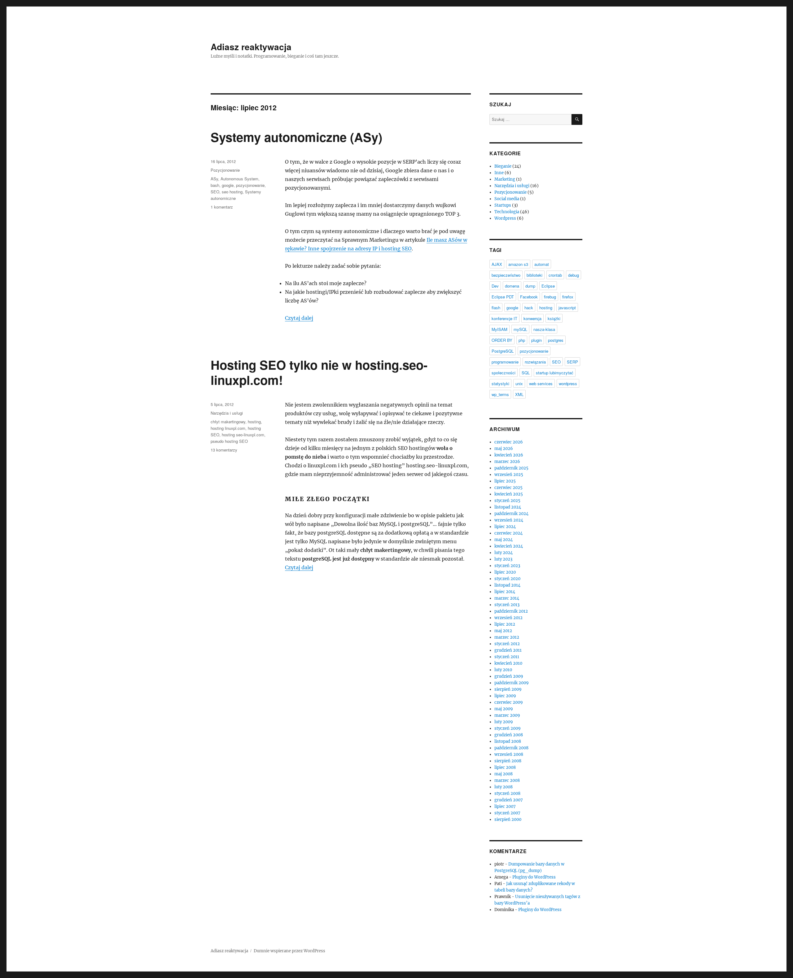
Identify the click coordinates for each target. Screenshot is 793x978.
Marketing (504, 179)
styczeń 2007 (507, 813)
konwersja (532, 318)
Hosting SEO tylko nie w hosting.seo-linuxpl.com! (319, 372)
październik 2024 (511, 513)
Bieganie (502, 166)
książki (554, 318)
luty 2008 (503, 787)
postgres (555, 340)
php (522, 340)
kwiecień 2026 (508, 455)
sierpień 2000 (507, 819)
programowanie (505, 362)
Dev (495, 286)
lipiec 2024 (505, 526)
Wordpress (505, 218)
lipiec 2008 (505, 767)
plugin (536, 340)
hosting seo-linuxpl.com (243, 435)
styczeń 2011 (506, 656)
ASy (214, 179)
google (228, 185)
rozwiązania (535, 362)
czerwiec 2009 (508, 702)
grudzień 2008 (508, 735)
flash (496, 308)
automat (541, 264)
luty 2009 (503, 722)
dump (530, 286)
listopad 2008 (507, 741)
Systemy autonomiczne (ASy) (296, 137)
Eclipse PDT (503, 297)
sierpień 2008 (507, 761)
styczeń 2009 (507, 728)
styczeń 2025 (507, 500)
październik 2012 (511, 611)
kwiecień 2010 (508, 663)
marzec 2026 (507, 461)
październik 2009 (511, 682)
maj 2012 (503, 630)
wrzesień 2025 (508, 474)
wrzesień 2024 (508, 520)
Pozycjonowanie (225, 170)
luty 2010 (503, 669)
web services (541, 383)
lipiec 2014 (504, 591)
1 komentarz (222, 207)
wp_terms (500, 394)
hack (528, 308)
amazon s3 (518, 264)
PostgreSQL (503, 351)
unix (519, 383)
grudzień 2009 (508, 676)
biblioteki (534, 275)
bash (215, 185)
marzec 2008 (507, 780)
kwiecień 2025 (508, 494)
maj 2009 (503, 708)
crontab (555, 275)
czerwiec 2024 (508, 533)
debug (573, 275)
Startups (502, 205)
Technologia (506, 211)
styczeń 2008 (507, 793)
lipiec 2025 (505, 481)
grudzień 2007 (508, 800)
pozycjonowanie (250, 185)
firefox (567, 297)
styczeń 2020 (507, 578)
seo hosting (232, 192)
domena (512, 286)
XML (519, 394)
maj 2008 (503, 774)
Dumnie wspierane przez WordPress (289, 951)
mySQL (520, 329)
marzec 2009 (507, 715)
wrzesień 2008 (508, 754)
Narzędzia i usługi (227, 413)
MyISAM (499, 329)
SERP (572, 362)
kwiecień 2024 (508, 546)
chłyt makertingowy (228, 422)
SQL (526, 373)
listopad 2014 (507, 585)
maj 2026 (503, 448)
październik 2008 (511, 748)
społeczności (503, 373)
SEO (215, 192)
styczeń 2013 (506, 604)
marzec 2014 (506, 598)
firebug (550, 297)
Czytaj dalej (299, 318)
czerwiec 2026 (508, 442)
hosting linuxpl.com (228, 428)
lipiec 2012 (504, 624)
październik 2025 (511, 468)
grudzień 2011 (508, 650)
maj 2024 (503, 539)
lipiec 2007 (505, 806)
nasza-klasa (544, 329)
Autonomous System (239, 179)
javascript (567, 308)
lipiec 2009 (505, 695)
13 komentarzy (224, 450)
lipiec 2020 (505, 572)
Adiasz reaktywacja (251, 46)
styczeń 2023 (507, 565)
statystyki (500, 383)
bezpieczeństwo (506, 275)
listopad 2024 (507, 507)
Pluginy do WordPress (534, 877)
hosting (254, 422)
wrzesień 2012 (508, 617)
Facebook (529, 297)
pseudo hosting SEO (229, 441)
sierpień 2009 (508, 689)
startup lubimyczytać (554, 373)
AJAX (497, 264)
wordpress (568, 383)
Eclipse (548, 286)
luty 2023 (503, 559)
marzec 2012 (506, 637)
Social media (506, 198)
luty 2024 (503, 552)
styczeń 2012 (507, 643)
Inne (499, 172)
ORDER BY (502, 340)
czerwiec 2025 (508, 487)
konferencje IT (504, 318)
